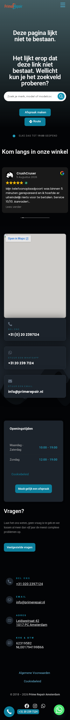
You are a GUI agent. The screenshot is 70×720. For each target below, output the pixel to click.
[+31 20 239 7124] (9, 711)
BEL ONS (14, 329)
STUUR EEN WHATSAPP (23, 358)
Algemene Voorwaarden (34, 673)
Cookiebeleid (19, 474)
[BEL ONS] (9, 581)
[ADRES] (9, 620)
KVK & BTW (25, 638)
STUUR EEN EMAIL (20, 386)
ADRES (21, 615)
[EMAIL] (9, 600)
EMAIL (21, 597)
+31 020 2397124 (29, 584)
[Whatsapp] (59, 710)
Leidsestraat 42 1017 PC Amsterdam (31, 623)
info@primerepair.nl (30, 602)
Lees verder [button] (10, 207)
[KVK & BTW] (9, 643)
